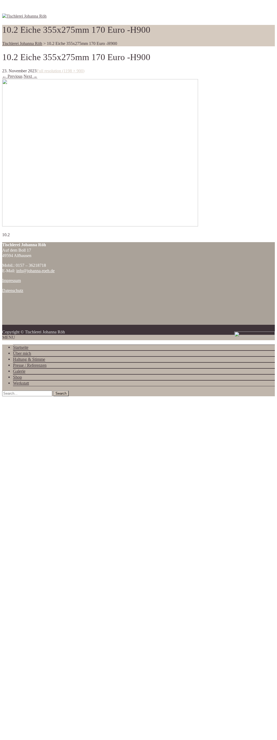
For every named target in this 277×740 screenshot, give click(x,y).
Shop (17, 377)
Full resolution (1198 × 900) (60, 70)
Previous (12, 76)
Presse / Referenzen (30, 365)
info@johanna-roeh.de (35, 270)
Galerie (19, 371)
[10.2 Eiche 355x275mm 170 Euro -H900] (100, 225)
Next (30, 76)
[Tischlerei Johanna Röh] (24, 16)
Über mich (22, 353)
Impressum (11, 280)
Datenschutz (12, 290)
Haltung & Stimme (29, 359)
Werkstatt (21, 383)
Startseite (20, 347)
